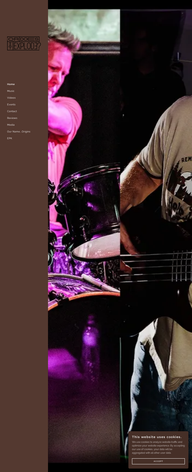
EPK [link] (9, 138)
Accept (158, 461)
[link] (24, 43)
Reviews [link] (12, 118)
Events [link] (11, 104)
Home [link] (11, 84)
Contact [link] (12, 111)
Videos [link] (11, 97)
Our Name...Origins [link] (18, 131)
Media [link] (11, 124)
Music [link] (11, 91)
